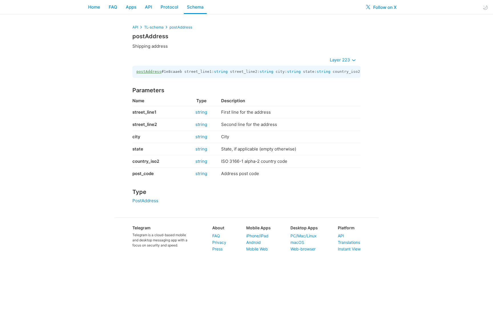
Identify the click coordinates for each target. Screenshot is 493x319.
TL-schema (153, 27)
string (221, 71)
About (218, 227)
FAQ (113, 7)
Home (94, 7)
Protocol (169, 7)
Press (217, 248)
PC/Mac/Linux (303, 235)
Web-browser (303, 248)
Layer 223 (340, 60)
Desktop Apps (304, 227)
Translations (349, 242)
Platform (346, 227)
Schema (195, 7)
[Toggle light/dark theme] (485, 7)
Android (253, 242)
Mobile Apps (258, 227)
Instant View (349, 248)
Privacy (219, 242)
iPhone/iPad (257, 235)
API (148, 7)
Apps (131, 7)
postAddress (180, 27)
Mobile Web (257, 248)
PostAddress (145, 200)
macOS (297, 242)
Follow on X (384, 7)
